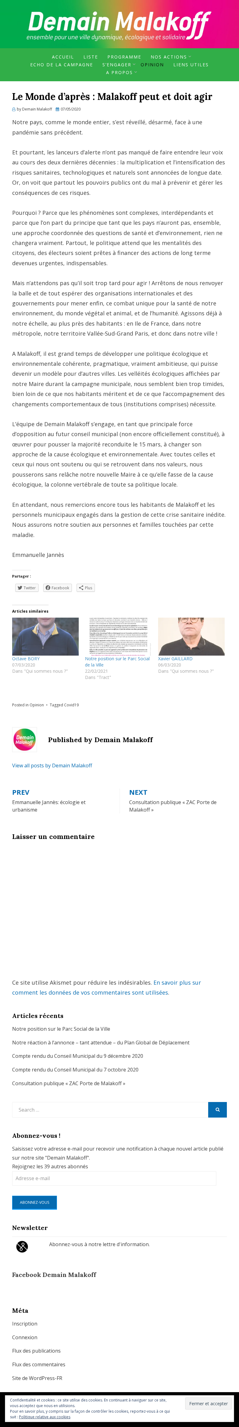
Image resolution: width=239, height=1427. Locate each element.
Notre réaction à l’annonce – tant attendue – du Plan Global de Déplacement (101, 1042)
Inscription (24, 1323)
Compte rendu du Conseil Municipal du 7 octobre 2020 (75, 1069)
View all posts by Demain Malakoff (52, 765)
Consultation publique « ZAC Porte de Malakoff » (68, 1083)
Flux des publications (36, 1350)
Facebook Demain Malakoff (54, 1275)
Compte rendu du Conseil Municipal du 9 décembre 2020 (77, 1056)
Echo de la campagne (61, 65)
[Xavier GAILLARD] (191, 637)
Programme (124, 57)
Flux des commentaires (38, 1364)
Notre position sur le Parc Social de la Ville (61, 1028)
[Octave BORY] (45, 637)
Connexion (24, 1337)
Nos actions (169, 57)
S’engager (116, 65)
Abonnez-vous (34, 1202)
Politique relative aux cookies (44, 1417)
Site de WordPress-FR (37, 1378)
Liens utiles (191, 65)
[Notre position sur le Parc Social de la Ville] (118, 637)
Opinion (152, 65)
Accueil (63, 57)
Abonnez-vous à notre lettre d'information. (99, 1244)
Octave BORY (26, 659)
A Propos (119, 72)
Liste (90, 57)
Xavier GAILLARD (175, 659)
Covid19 (71, 705)
